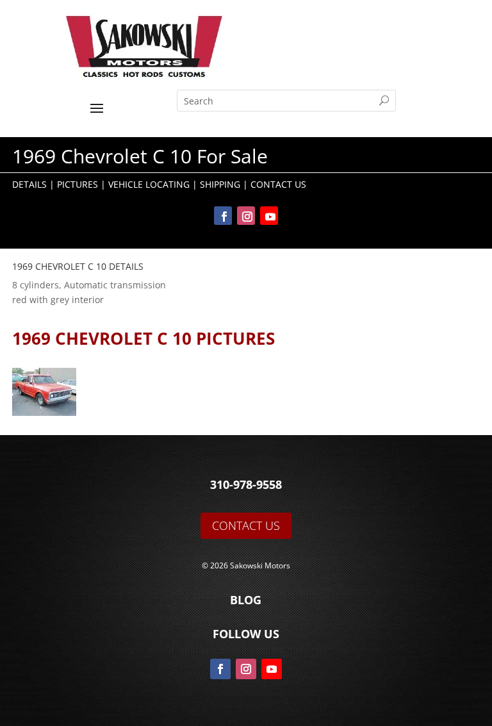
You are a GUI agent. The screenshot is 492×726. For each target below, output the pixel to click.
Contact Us (278, 184)
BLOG (245, 599)
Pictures (77, 184)
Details (29, 184)
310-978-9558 (246, 484)
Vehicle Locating (149, 184)
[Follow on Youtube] (269, 215)
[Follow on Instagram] (246, 215)
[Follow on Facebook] (223, 215)
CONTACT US (246, 525)
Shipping (220, 184)
